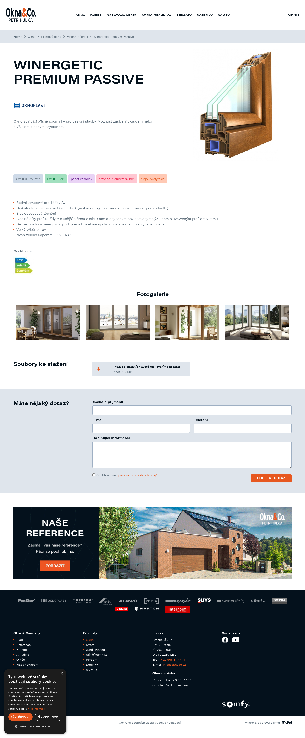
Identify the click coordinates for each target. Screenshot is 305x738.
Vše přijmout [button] (20, 717)
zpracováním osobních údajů (137, 475)
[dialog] (35, 701)
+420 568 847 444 (172, 659)
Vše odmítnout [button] (48, 717)
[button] (35, 726)
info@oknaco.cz (174, 664)
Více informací (36, 708)
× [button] (61, 673)
